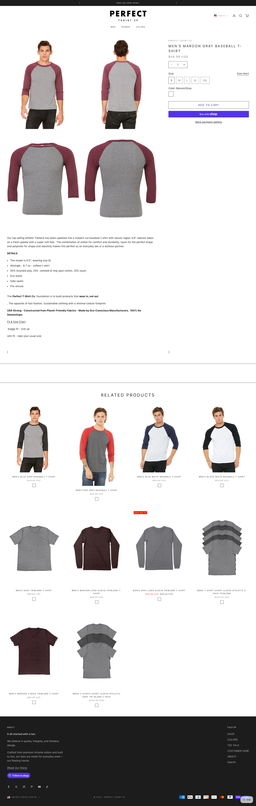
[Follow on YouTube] (39, 786)
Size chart (243, 73)
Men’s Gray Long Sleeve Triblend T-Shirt (159, 590)
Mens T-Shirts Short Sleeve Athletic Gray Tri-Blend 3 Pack (97, 695)
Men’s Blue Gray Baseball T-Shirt (34, 477)
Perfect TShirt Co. (180, 41)
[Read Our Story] (17, 767)
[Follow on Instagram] (24, 786)
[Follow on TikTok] (47, 786)
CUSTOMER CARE (238, 750)
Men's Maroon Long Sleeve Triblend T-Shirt (96, 592)
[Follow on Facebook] (8, 786)
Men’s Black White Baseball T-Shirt (222, 477)
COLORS (232, 739)
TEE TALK (233, 745)
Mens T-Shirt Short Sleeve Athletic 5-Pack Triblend (222, 592)
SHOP (231, 734)
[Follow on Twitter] (16, 786)
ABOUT (231, 756)
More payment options (208, 122)
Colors (140, 27)
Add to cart (208, 104)
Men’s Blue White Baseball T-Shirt (159, 477)
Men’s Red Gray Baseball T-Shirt (97, 490)
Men (113, 27)
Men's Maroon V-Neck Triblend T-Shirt (34, 694)
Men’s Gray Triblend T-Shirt (34, 590)
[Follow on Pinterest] (31, 786)
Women (125, 27)
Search (231, 762)
